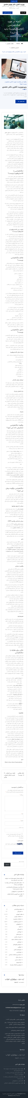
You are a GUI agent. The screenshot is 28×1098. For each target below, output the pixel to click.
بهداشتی (19, 932)
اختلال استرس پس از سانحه (13, 475)
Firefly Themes (16, 1095)
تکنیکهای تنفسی (21, 982)
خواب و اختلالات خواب (16, 939)
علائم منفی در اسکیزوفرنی (17, 891)
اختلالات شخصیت (17, 919)
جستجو (7, 864)
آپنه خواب (20, 979)
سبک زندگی (18, 957)
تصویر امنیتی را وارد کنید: (10, 844)
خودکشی (19, 942)
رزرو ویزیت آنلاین (7, 12)
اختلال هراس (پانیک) (18, 477)
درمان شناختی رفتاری (18, 524)
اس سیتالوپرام (10, 551)
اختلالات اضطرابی (16, 528)
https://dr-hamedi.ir (14, 1010)
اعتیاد (20, 927)
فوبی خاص (7, 132)
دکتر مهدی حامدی (10, 36)
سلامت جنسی (18, 960)
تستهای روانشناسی (18, 909)
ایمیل (21, 820)
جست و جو (21, 861)
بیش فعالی (18, 934)
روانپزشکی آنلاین (17, 949)
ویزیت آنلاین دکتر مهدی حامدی (14, 4)
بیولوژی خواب (11, 979)
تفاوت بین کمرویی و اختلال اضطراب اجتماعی (13, 1083)
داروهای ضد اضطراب (15, 739)
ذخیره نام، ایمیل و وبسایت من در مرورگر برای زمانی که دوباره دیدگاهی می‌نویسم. (14, 836)
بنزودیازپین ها (17, 547)
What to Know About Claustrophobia (13, 762)
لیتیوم (16, 982)
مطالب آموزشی (10, 43)
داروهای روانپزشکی (17, 944)
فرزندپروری (18, 962)
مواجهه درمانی (20, 509)
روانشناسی (18, 952)
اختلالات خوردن (17, 916)
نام (22, 814)
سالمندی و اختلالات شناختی (15, 955)
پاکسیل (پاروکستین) (18, 551)
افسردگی (19, 911)
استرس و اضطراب (14, 48)
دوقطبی (19, 947)
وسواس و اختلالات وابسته (15, 965)
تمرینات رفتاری (17, 937)
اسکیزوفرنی (18, 924)
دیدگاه (21, 795)
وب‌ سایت (21, 827)
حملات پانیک (16, 451)
